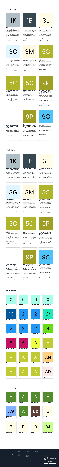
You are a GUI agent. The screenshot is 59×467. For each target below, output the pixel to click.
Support (27, 456)
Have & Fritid (28, 1)
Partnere (19, 456)
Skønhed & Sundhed (44, 1)
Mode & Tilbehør (36, 1)
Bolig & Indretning (6, 1)
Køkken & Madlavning (21, 1)
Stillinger (19, 454)
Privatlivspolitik (28, 457)
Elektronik (13, 1)
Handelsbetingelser (29, 460)
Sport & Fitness (52, 1)
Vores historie (20, 457)
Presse (19, 455)
